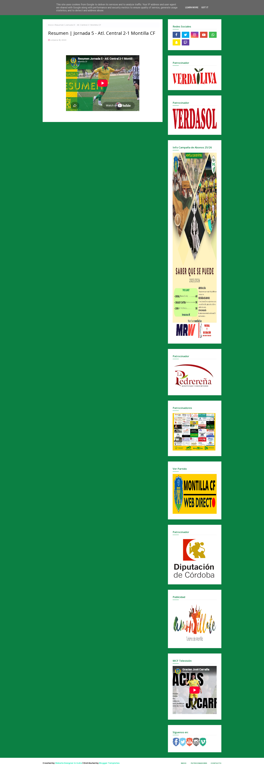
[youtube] (204, 35)
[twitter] (185, 35)
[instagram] (194, 35)
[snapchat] (176, 42)
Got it (204, 7)
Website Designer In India (68, 763)
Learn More (191, 7)
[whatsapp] (213, 35)
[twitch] (185, 42)
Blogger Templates (109, 763)
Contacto (216, 763)
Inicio (50, 25)
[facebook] (176, 35)
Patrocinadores (199, 763)
